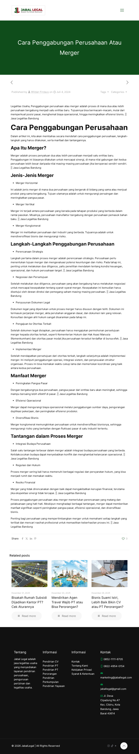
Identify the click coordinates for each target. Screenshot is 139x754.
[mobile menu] (122, 10)
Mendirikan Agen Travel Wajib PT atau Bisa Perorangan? (67, 602)
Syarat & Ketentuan (83, 673)
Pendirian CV (50, 661)
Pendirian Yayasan (54, 686)
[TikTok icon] (112, 745)
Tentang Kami (80, 665)
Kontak (76, 661)
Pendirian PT (50, 665)
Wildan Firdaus (40, 92)
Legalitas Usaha (20, 106)
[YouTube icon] (115, 745)
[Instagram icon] (108, 745)
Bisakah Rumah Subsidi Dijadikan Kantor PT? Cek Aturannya (29, 602)
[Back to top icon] (123, 745)
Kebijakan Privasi (82, 669)
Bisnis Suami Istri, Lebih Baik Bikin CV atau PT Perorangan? (107, 602)
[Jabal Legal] (28, 10)
